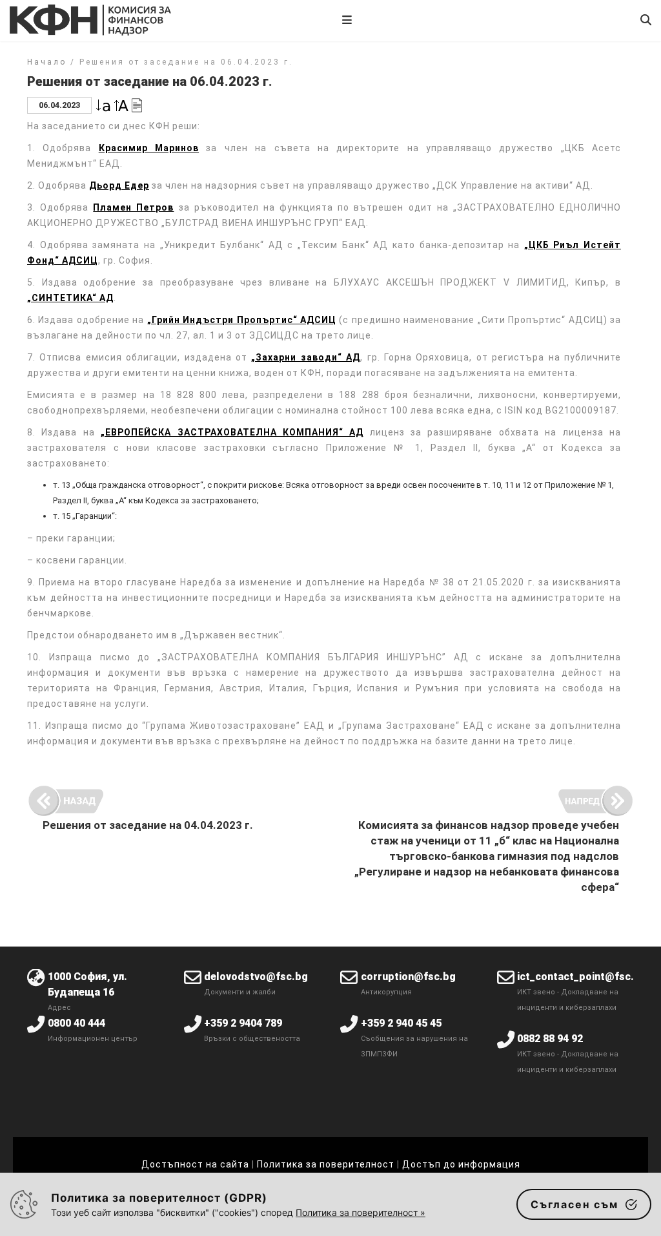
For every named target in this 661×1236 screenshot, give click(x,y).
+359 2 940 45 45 (401, 1023)
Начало (46, 62)
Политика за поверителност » (360, 1212)
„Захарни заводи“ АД (305, 357)
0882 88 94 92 (550, 1038)
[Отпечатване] (137, 104)
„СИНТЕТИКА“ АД (70, 298)
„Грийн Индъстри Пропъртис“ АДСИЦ (241, 320)
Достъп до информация (461, 1164)
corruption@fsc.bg (408, 976)
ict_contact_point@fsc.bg (582, 976)
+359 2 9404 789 (243, 1023)
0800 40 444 (76, 1023)
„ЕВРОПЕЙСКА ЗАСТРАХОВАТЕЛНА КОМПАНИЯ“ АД (232, 432)
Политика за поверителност (325, 1164)
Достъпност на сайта (195, 1164)
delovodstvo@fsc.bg (256, 976)
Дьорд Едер (119, 185)
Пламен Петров (133, 207)
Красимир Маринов (149, 148)
